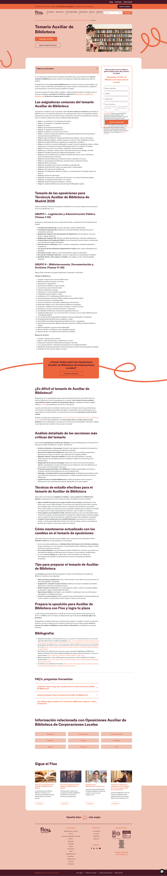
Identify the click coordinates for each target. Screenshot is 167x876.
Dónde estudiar (116, 734)
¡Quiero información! (116, 122)
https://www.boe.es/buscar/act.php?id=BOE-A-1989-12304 (65, 655)
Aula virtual (128, 2)
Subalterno (71, 856)
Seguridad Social (71, 854)
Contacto (118, 2)
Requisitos (50, 734)
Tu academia (50, 12)
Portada (37, 20)
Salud (70, 851)
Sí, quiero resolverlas (71, 373)
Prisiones (70, 861)
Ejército (71, 838)
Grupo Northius (107, 113)
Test (116, 747)
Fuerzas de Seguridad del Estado (71, 836)
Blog (111, 2)
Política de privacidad (106, 872)
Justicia (71, 846)
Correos (71, 833)
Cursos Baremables (71, 12)
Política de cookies (91, 872)
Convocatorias (83, 12)
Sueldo (50, 747)
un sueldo (44, 404)
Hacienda (70, 843)
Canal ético (96, 836)
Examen (83, 740)
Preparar (50, 740)
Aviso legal (79, 872)
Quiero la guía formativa (48, 45)
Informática (71, 864)
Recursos (92, 12)
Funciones (83, 747)
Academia (116, 740)
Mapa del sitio (119, 872)
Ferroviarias (71, 849)
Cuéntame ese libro (46, 39)
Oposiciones (60, 12)
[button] (162, 871)
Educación (71, 841)
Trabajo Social (71, 859)
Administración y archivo (71, 831)
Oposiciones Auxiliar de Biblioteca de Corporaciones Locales (73, 20)
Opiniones (99, 12)
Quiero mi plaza (124, 6)
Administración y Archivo (48, 20)
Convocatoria (83, 734)
